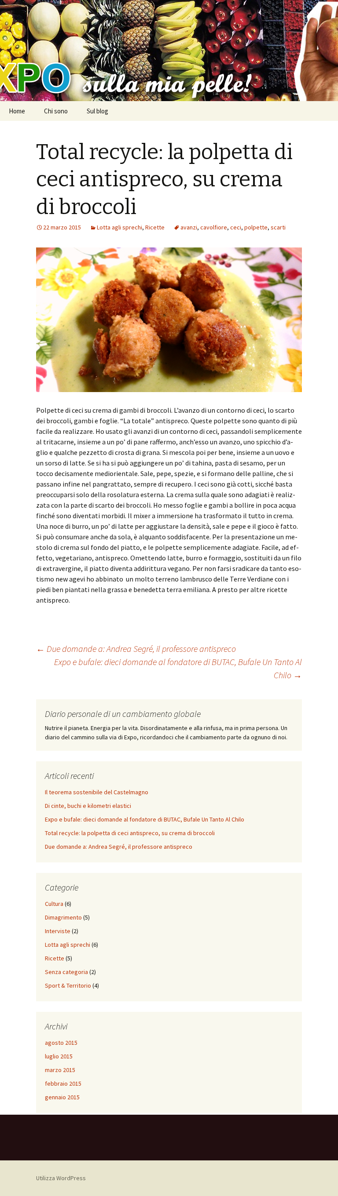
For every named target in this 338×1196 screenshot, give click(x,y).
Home (17, 111)
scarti (278, 227)
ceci (235, 227)
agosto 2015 (61, 1043)
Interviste (57, 931)
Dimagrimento (63, 917)
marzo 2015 (60, 1070)
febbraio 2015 (63, 1083)
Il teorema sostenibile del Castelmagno (96, 792)
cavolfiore (213, 227)
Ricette (155, 227)
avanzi (188, 227)
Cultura (54, 904)
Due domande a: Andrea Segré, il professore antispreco (136, 648)
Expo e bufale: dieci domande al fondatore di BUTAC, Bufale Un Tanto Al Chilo (178, 668)
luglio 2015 (59, 1056)
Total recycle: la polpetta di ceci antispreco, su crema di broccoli (130, 833)
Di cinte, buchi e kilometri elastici (88, 806)
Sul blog (97, 111)
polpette (256, 227)
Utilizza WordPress (61, 1178)
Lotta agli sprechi (119, 227)
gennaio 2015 (62, 1097)
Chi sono (56, 111)
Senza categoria (66, 972)
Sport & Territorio (68, 985)
